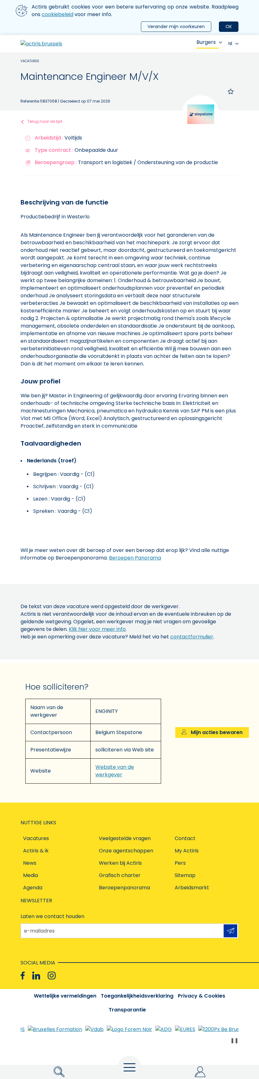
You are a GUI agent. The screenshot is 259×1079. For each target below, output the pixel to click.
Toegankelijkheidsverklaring (137, 995)
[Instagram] (52, 976)
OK (229, 26)
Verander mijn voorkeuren (176, 26)
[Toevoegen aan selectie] (230, 91)
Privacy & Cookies (201, 995)
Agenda (32, 887)
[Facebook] (23, 976)
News (29, 863)
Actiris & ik (36, 850)
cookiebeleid (57, 14)
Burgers (206, 42)
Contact (185, 838)
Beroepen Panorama (135, 557)
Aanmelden (230, 930)
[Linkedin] (36, 976)
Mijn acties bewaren (216, 732)
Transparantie (127, 1009)
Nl (230, 43)
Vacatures (30, 61)
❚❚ (234, 1040)
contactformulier (191, 636)
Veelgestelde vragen (125, 838)
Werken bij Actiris (120, 863)
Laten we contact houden (52, 916)
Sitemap (185, 875)
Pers (180, 863)
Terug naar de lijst (44, 121)
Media (30, 875)
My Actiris (187, 850)
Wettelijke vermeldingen (65, 995)
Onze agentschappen (126, 850)
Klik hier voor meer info (97, 629)
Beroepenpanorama (124, 887)
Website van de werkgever (114, 770)
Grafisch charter (120, 875)
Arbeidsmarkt (192, 887)
